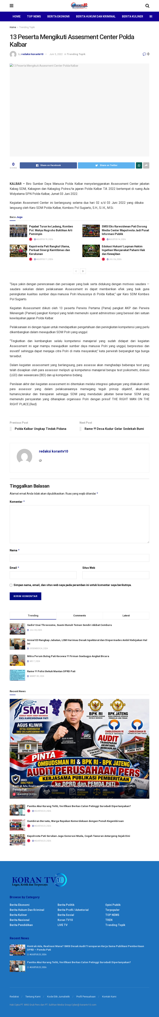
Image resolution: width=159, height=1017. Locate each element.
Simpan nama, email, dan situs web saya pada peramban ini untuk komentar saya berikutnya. (73, 585)
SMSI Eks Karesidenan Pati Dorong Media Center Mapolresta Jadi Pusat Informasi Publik (125, 230)
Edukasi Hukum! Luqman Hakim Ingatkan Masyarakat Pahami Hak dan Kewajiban (123, 250)
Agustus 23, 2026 (27, 794)
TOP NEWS (112, 914)
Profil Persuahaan (86, 996)
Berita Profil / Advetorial (73, 909)
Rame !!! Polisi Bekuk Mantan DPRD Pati (51, 671)
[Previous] (76, 271)
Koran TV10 (65, 919)
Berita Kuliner (132, 16)
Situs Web (88, 567)
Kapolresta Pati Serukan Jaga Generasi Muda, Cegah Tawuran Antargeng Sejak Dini (78, 836)
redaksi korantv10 (32, 54)
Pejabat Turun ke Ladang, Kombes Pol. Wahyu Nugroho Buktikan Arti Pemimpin (51, 230)
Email (14, 568)
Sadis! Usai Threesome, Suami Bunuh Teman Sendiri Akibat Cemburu (69, 625)
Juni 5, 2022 (56, 54)
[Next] (83, 271)
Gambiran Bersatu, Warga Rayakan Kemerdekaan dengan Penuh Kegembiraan (75, 821)
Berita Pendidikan (21, 925)
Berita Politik (66, 904)
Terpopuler (112, 909)
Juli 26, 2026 (115, 259)
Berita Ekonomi (58, 16)
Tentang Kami (33, 996)
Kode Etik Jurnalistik (58, 996)
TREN (108, 919)
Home (17, 16)
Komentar (17, 501)
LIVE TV (62, 925)
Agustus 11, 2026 (44, 259)
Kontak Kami (109, 996)
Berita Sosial (66, 914)
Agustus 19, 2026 (44, 239)
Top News (34, 16)
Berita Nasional (19, 919)
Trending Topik (27, 27)
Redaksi (14, 996)
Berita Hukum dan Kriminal (96, 16)
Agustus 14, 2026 (117, 239)
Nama (15, 550)
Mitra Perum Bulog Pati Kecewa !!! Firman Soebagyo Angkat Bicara (68, 656)
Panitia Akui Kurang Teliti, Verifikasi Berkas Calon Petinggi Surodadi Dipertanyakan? (79, 806)
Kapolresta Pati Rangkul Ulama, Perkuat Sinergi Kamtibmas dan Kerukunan (49, 250)
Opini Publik (113, 904)
